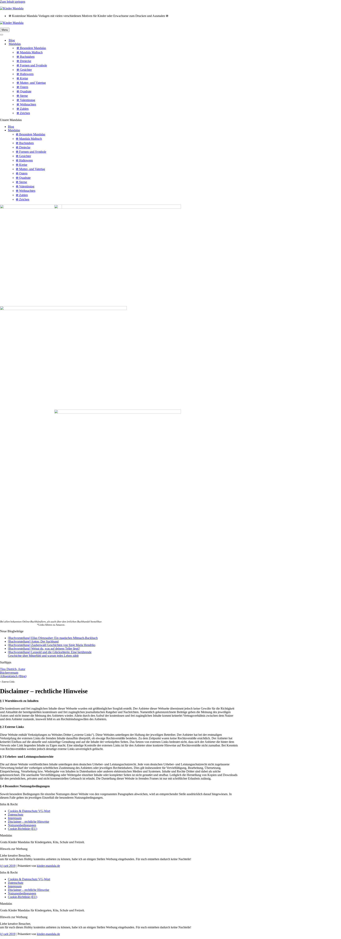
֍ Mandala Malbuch (30, 52)
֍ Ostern (22, 87)
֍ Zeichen (23, 113)
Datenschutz (15, 814)
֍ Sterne (22, 95)
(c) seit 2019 (7, 865)
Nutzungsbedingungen (22, 825)
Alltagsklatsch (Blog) (13, 676)
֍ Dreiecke (24, 61)
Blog (12, 40)
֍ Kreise (22, 78)
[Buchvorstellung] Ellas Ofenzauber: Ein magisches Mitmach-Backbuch (53, 638)
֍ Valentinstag (26, 100)
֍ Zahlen (23, 108)
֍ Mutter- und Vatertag (31, 82)
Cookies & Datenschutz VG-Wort (29, 811)
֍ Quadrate (24, 91)
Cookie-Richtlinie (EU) (22, 828)
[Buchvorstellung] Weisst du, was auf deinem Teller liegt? (44, 648)
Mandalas (14, 130)
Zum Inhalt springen (12, 1)
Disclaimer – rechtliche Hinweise (28, 821)
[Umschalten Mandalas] (69, 44)
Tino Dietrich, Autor (12, 669)
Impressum (15, 818)
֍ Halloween (25, 74)
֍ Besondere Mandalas (31, 48)
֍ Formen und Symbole (32, 65)
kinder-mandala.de (48, 865)
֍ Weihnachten (26, 104)
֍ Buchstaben (26, 56)
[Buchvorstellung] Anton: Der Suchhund (33, 641)
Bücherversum (9, 672)
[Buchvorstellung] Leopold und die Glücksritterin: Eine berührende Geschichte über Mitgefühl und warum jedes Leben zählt (50, 653)
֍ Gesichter (24, 69)
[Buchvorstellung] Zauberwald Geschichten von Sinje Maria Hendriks (51, 645)
